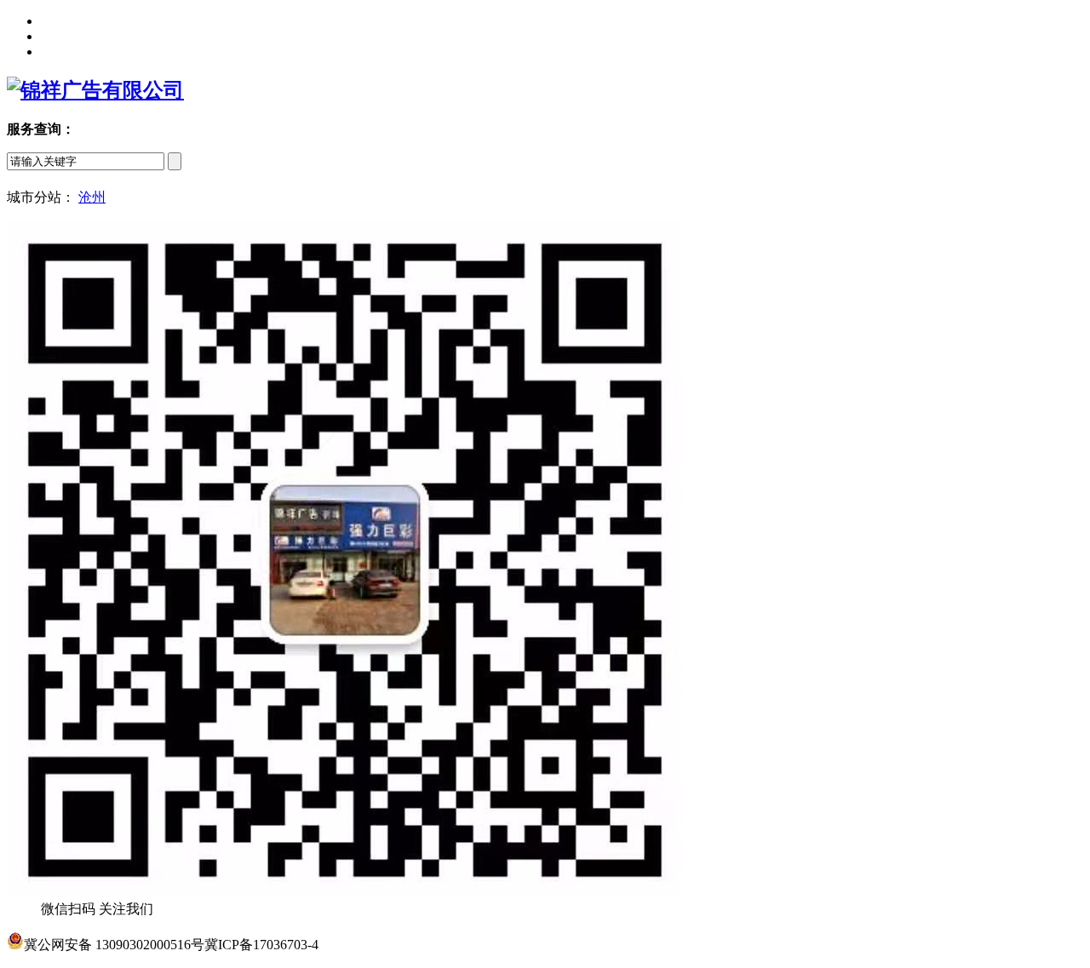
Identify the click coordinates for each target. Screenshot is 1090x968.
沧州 (92, 197)
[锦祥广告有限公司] (95, 90)
